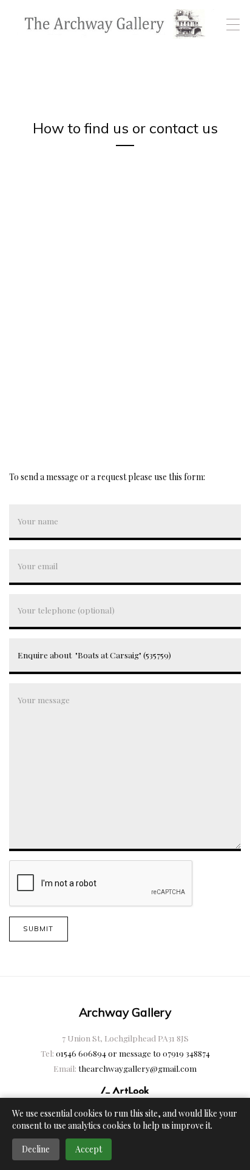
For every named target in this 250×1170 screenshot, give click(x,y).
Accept (88, 1149)
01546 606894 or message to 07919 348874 (133, 1053)
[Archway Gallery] (115, 24)
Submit (38, 928)
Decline (36, 1149)
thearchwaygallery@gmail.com (137, 1068)
